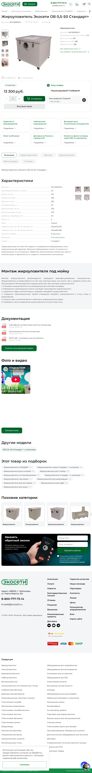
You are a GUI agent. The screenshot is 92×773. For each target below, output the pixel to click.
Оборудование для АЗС (57, 678)
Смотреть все (12, 430)
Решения (52, 605)
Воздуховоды (7, 726)
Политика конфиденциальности (78, 771)
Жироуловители (8, 665)
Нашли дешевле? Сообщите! (65, 91)
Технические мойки (55, 702)
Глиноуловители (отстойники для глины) (19, 686)
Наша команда (77, 584)
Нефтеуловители (9, 678)
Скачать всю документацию (19, 348)
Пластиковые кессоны (11, 714)
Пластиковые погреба (11, 702)
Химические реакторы (11, 730)
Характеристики (28, 155)
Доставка (52, 621)
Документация (66, 155)
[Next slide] (90, 514)
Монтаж (48, 155)
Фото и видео (10, 161)
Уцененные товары (55, 751)
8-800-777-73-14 (59, 3)
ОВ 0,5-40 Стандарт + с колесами (19, 449)
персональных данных (20, 755)
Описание (9, 155)
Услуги (50, 584)
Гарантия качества (79, 579)
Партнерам (75, 588)
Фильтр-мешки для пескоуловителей (63, 718)
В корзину (36, 99)
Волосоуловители (9, 682)
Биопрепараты (53, 706)
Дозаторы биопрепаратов (12, 694)
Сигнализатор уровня (56, 710)
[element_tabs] (9, 155)
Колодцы (51, 690)
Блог (72, 614)
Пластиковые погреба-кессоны (15, 710)
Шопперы (51, 739)
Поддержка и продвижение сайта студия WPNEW (20, 771)
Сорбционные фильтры (11, 690)
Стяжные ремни (54, 722)
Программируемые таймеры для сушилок (66, 730)
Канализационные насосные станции (18, 698)
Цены (72, 602)
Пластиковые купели (10, 722)
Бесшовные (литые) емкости (59, 686)
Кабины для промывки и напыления (63, 698)
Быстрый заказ (24, 106)
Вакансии (52, 609)
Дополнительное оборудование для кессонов (67, 735)
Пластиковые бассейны (12, 718)
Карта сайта (76, 619)
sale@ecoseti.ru (58, 5)
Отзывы (29, 161)
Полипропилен (58, 237)
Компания (52, 579)
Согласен (24, 765)
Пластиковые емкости (57, 682)
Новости (51, 588)
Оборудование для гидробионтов (62, 665)
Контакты (75, 593)
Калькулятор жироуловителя (78, 608)
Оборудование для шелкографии (62, 694)
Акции (73, 598)
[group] (12, 514)
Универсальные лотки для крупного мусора (66, 743)
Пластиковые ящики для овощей (61, 726)
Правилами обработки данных (72, 562)
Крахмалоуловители (10, 673)
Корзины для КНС (55, 747)
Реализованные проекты (55, 615)
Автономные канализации (13, 706)
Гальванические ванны (11, 735)
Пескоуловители (9, 669)
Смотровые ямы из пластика (59, 673)
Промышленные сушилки (12, 739)
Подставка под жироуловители (61, 714)
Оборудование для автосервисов (62, 669)
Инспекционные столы (11, 743)
